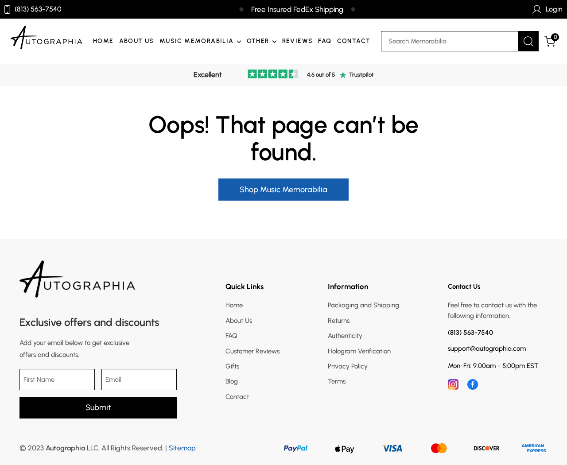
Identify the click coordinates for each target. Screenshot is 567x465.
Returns (339, 321)
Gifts (232, 366)
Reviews (297, 41)
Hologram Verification (359, 351)
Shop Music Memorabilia (283, 189)
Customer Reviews (252, 351)
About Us (136, 41)
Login (554, 9)
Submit (98, 407)
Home (103, 41)
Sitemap (182, 448)
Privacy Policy (348, 366)
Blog (231, 381)
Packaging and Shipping (363, 305)
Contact (354, 41)
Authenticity (345, 336)
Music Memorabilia (196, 41)
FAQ (324, 41)
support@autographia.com (487, 349)
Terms (337, 381)
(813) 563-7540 (38, 9)
